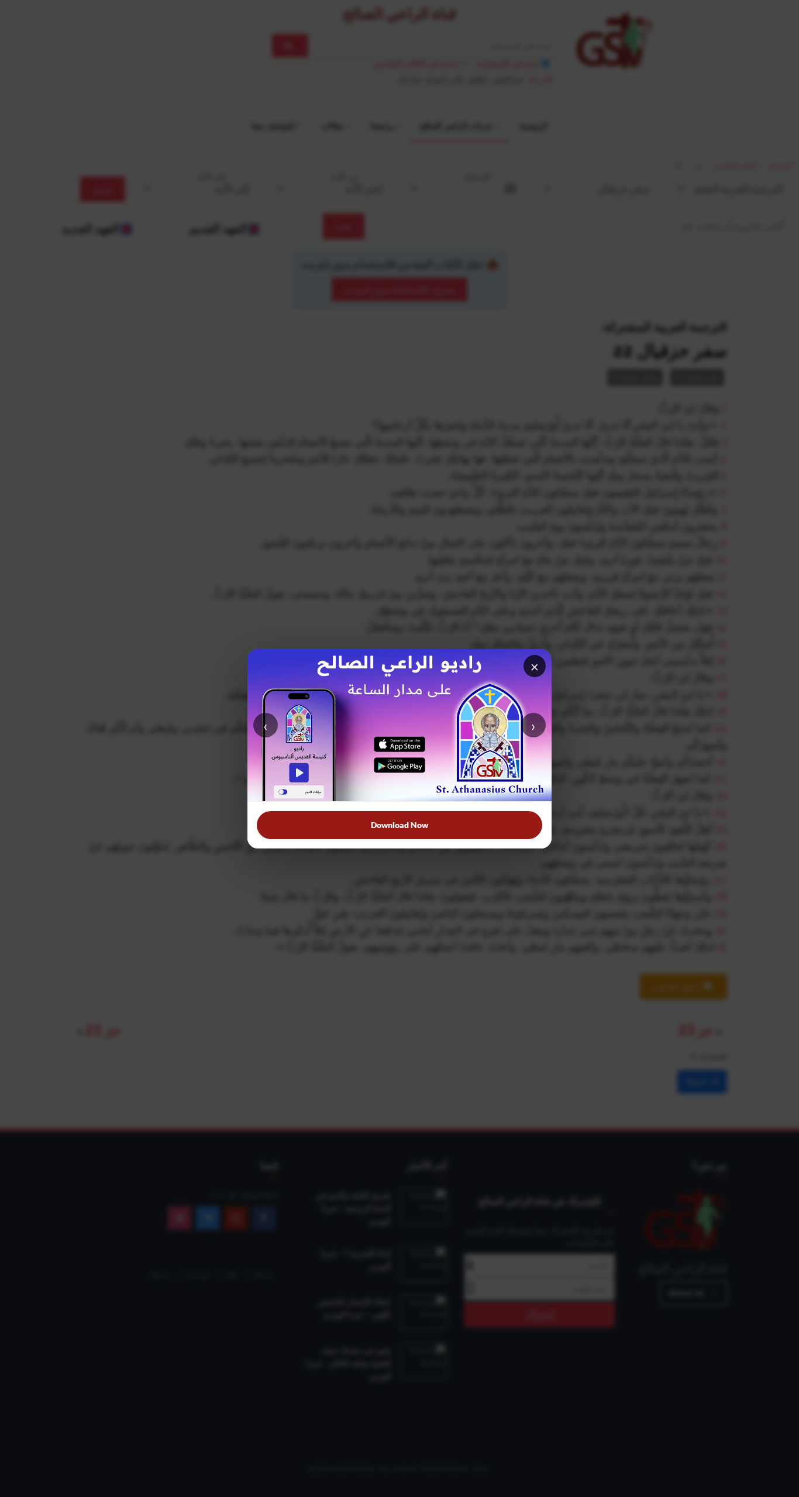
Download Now (399, 825)
